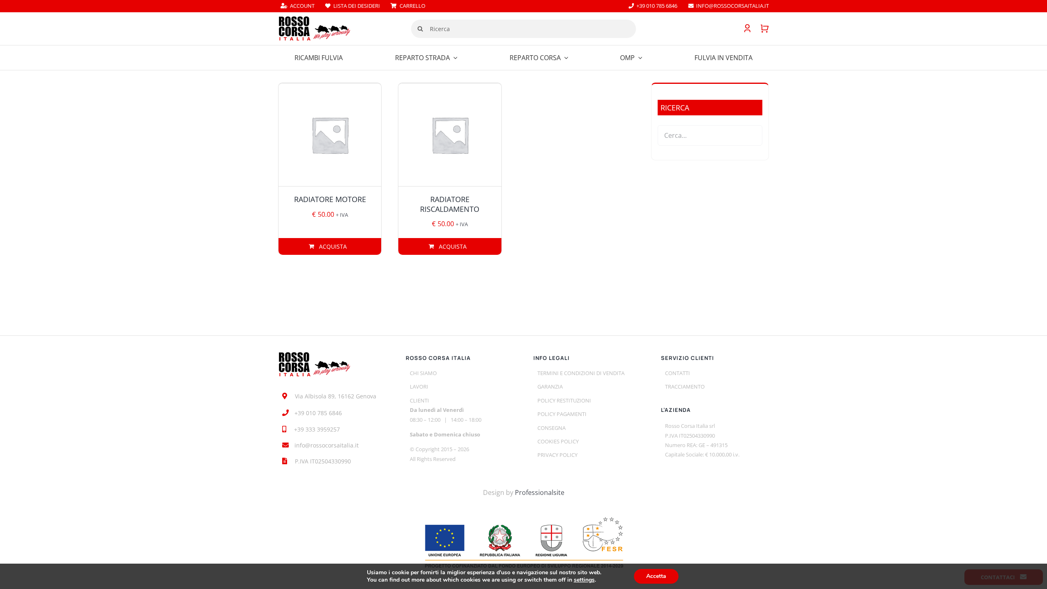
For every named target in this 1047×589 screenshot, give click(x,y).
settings (584, 580)
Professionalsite (539, 492)
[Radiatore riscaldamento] (449, 135)
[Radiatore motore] (330, 135)
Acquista (333, 246)
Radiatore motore (330, 199)
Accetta (656, 576)
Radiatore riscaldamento (449, 204)
